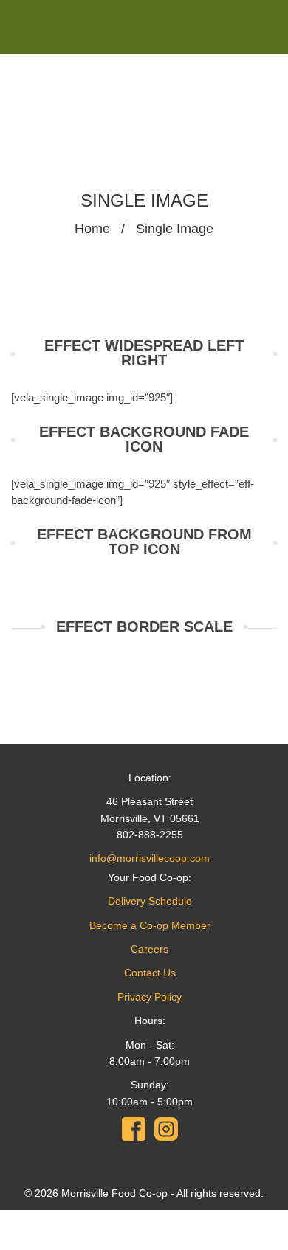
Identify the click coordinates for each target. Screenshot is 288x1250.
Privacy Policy (149, 997)
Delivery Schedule (150, 901)
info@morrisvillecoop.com (149, 858)
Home (92, 228)
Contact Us (150, 972)
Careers (149, 949)
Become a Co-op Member (149, 925)
